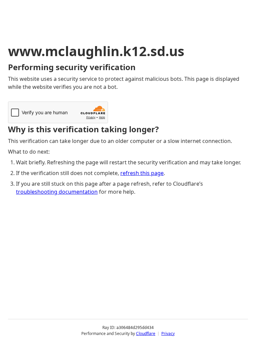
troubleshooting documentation (57, 191)
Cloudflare (145, 333)
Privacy (168, 333)
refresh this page (142, 173)
